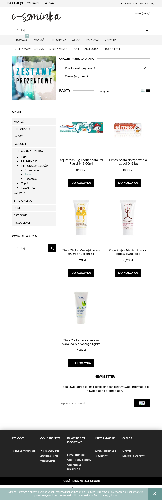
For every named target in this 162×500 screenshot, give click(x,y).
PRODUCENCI (22, 222)
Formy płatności (76, 454)
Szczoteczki (32, 170)
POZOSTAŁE (28, 187)
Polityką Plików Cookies (100, 492)
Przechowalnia (47, 460)
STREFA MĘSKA (23, 200)
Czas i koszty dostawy (79, 459)
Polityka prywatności (23, 450)
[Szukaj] (147, 30)
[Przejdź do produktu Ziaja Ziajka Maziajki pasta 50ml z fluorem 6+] (81, 217)
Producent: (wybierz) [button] (80, 68)
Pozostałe (31, 179)
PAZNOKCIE (20, 144)
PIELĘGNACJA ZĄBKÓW (35, 166)
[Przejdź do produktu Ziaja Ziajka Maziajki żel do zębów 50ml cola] (128, 217)
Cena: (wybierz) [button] (76, 76)
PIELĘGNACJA (22, 129)
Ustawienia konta (49, 455)
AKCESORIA (21, 215)
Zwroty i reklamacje (105, 450)
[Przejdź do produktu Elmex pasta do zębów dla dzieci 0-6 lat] (128, 127)
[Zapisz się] (142, 403)
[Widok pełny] (148, 90)
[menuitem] (21, 39)
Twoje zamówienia (49, 450)
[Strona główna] (36, 16)
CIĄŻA (24, 183)
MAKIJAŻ (19, 122)
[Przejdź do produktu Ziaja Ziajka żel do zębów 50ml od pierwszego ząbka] (81, 307)
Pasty (28, 174)
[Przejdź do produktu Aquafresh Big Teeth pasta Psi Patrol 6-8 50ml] (81, 127)
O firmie (126, 450)
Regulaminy (101, 455)
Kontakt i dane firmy (133, 455)
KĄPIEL (25, 157)
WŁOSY (18, 136)
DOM (17, 208)
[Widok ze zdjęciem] (143, 90)
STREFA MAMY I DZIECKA (28, 151)
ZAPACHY (19, 193)
